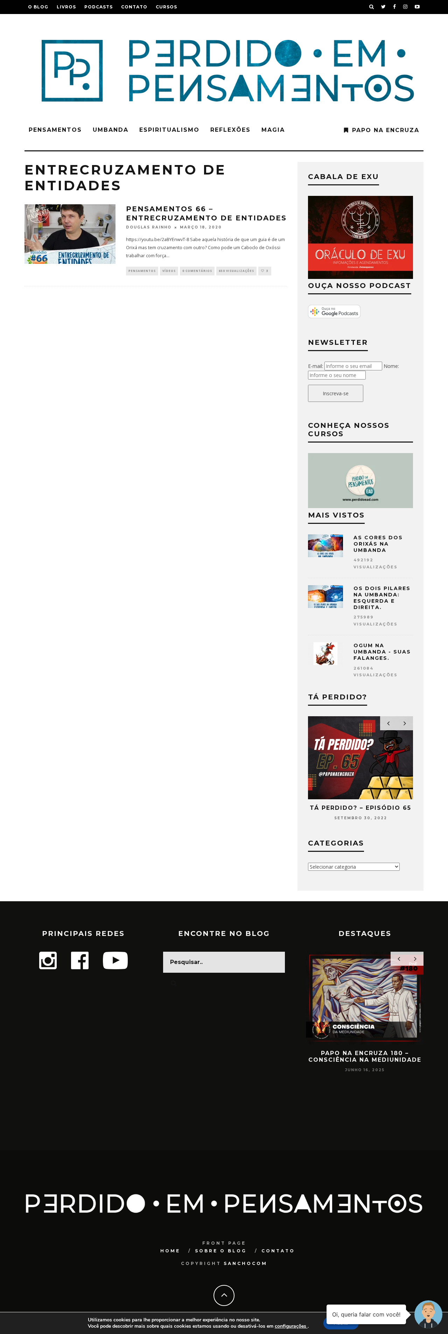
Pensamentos (55, 129)
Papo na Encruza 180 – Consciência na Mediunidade (364, 1056)
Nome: (391, 366)
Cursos (166, 6)
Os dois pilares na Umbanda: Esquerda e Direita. (382, 598)
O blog (38, 6)
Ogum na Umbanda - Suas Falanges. (382, 651)
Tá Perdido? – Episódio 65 (360, 808)
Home (170, 1250)
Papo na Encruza (385, 130)
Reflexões (230, 129)
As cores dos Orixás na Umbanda (378, 543)
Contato (134, 6)
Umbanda (110, 129)
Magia (273, 129)
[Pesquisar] (371, 7)
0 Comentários (197, 271)
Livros (66, 6)
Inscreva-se (336, 393)
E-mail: (315, 366)
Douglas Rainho (149, 227)
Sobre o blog (221, 1250)
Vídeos (169, 271)
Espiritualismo (169, 129)
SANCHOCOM (245, 1263)
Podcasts (98, 6)
